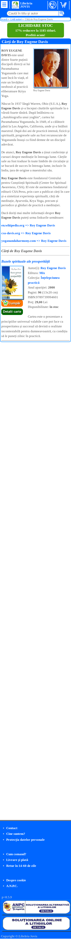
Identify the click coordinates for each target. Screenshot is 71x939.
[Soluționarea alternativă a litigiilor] (36, 913)
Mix (42, 273)
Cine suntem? (15, 834)
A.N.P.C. (12, 886)
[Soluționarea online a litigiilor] (36, 930)
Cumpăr (14, 303)
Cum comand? (16, 854)
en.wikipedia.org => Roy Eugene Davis (28, 225)
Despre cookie (16, 880)
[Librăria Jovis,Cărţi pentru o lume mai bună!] (15, 5)
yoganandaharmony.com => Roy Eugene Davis (33, 241)
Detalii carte (12, 311)
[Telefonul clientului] (53, 5)
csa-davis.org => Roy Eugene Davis (26, 233)
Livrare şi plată (17, 860)
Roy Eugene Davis (53, 268)
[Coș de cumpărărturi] (64, 5)
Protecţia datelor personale (25, 840)
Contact (11, 828)
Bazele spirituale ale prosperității (25, 261)
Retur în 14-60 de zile (21, 866)
